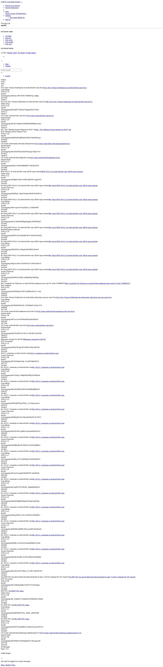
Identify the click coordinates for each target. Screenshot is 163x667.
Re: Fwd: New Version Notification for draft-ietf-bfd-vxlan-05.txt (69, 102)
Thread (7, 66)
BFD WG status (18, 591)
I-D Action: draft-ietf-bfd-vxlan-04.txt (40, 325)
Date (7, 64)
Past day (8, 38)
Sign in (7, 20)
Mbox (3, 665)
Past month (9, 42)
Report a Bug (12, 53)
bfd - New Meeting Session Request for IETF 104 (53, 130)
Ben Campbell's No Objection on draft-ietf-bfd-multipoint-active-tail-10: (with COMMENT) (98, 283)
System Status (31, 53)
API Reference (21, 14)
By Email (21, 53)
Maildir (8, 665)
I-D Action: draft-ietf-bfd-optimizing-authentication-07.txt (61, 633)
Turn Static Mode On (17, 18)
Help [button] (7, 12)
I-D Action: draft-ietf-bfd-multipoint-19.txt (45, 158)
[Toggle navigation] (22, 2)
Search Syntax (10, 14)
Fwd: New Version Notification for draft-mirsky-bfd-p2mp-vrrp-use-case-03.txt (84, 297)
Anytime (8, 36)
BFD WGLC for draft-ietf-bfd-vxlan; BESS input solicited (62, 172)
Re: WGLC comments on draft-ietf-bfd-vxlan (48, 367)
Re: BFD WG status (22, 605)
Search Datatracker (12, 8)
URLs (13, 665)
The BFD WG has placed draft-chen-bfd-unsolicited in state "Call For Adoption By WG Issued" (102, 577)
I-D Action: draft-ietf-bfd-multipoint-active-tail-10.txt (56, 311)
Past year (8, 44)
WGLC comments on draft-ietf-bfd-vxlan (44, 353)
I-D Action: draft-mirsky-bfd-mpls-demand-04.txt (52, 144)
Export (7, 76)
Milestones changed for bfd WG (34, 339)
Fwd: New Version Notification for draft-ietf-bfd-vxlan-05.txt (65, 88)
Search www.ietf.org (12, 6)
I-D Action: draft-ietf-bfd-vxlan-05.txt (40, 116)
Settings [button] (8, 16)
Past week (8, 40)
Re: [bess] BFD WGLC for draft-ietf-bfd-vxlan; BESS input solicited (73, 185)
